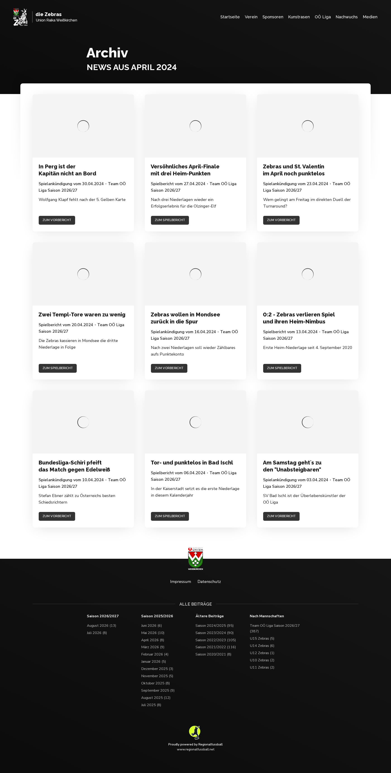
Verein (251, 16)
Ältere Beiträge (210, 616)
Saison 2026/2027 (103, 616)
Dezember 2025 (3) (157, 668)
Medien (370, 16)
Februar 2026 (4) (155, 654)
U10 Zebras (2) (262, 660)
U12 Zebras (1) (262, 652)
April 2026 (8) (152, 640)
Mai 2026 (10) (153, 632)
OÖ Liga (323, 16)
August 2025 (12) (156, 697)
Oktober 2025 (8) (155, 683)
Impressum (180, 581)
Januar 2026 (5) (153, 661)
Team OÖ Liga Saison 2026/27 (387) (275, 628)
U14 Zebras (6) (262, 645)
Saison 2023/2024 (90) (215, 632)
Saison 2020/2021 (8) (213, 654)
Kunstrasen (299, 16)
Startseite (230, 16)
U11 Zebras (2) (262, 667)
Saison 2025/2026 (157, 616)
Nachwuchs (347, 16)
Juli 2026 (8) (97, 632)
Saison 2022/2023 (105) (216, 640)
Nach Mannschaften (267, 616)
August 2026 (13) (101, 625)
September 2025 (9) (158, 690)
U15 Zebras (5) (262, 638)
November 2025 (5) (157, 676)
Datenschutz (209, 581)
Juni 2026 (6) (151, 625)
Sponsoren (272, 16)
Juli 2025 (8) (151, 704)
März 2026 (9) (153, 647)
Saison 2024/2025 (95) (215, 625)
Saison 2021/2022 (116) (216, 647)
